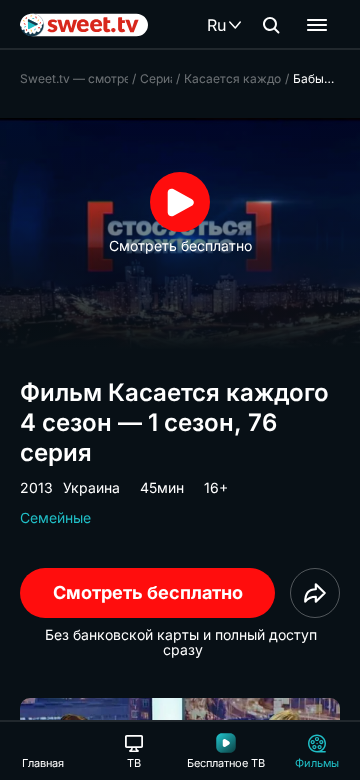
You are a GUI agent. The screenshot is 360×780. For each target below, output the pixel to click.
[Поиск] (271, 25)
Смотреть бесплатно (148, 592)
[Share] (315, 593)
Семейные (55, 517)
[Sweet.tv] (84, 25)
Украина (91, 487)
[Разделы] (317, 25)
